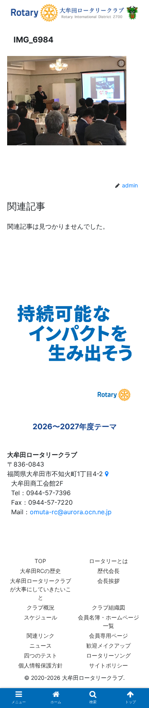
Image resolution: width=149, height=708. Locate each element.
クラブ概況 (40, 607)
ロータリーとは (108, 561)
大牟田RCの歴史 (40, 570)
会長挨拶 (108, 580)
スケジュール (40, 617)
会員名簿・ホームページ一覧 (108, 621)
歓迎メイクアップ (108, 645)
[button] (133, 670)
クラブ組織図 (108, 607)
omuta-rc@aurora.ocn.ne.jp (71, 512)
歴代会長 (108, 570)
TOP (40, 561)
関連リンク (40, 635)
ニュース (40, 645)
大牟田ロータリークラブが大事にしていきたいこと (40, 589)
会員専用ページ (108, 635)
